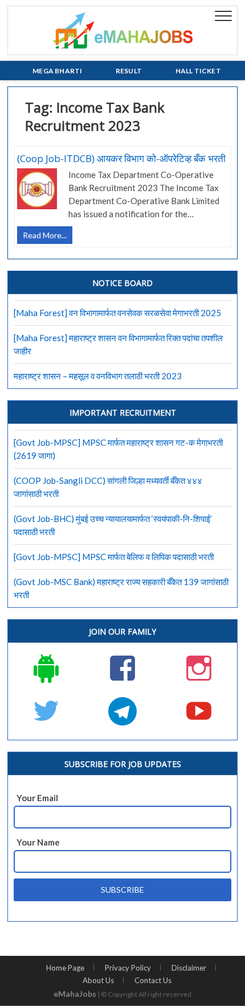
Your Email (37, 798)
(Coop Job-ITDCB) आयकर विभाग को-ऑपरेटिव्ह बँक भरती (121, 158)
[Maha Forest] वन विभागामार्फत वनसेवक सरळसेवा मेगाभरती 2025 (117, 313)
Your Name (38, 842)
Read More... (47, 237)
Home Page (65, 967)
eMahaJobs (75, 993)
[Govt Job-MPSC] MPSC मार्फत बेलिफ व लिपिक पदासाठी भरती (114, 557)
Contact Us (153, 980)
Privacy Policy (128, 967)
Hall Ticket (198, 71)
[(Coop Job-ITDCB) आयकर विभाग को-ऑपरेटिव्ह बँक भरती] (37, 192)
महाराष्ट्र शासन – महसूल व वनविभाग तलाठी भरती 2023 (98, 376)
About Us (98, 980)
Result (129, 71)
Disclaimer (189, 967)
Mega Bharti (57, 71)
